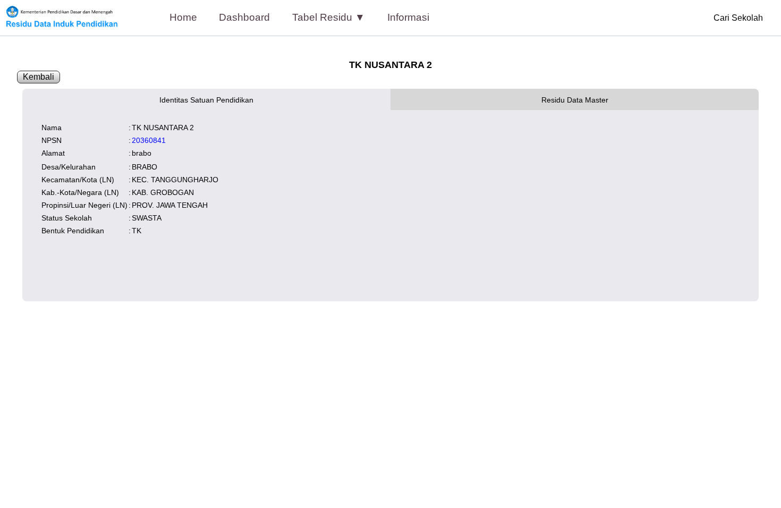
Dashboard (244, 17)
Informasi (408, 17)
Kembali (38, 76)
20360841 (149, 140)
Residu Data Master (574, 100)
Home (183, 17)
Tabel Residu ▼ (328, 17)
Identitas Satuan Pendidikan (206, 100)
